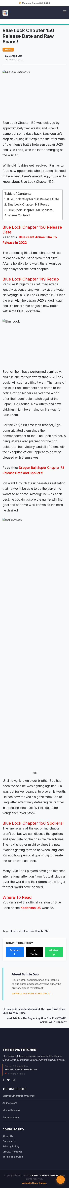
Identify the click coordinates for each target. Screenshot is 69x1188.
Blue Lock (15, 931)
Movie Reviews (11, 1110)
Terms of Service (13, 1156)
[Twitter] (8, 1080)
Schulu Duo (15, 55)
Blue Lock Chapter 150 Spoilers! (30, 210)
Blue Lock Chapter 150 (36, 931)
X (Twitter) (34, 952)
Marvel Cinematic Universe (19, 1095)
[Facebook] (3, 1080)
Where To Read (19, 215)
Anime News (10, 1102)
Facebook (15, 952)
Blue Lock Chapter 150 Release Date (33, 199)
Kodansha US (31, 908)
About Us (8, 1136)
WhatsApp (54, 952)
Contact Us (9, 1141)
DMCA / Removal (12, 1151)
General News (11, 1117)
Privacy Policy (11, 1146)
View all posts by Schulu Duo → (32, 993)
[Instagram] (14, 1080)
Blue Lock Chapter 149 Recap (28, 204)
